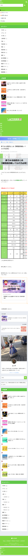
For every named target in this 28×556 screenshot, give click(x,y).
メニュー (3, 550)
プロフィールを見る (14, 372)
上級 (1, 129)
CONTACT (22, 540)
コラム (3, 32)
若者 (1, 135)
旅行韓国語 (4, 58)
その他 (3, 35)
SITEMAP (8, 540)
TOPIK (3, 30)
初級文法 (4, 52)
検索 (2, 552)
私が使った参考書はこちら (14, 138)
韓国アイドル (5, 63)
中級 (3, 41)
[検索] (24, 5)
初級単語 (4, 49)
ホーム (2, 548)
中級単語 (4, 44)
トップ (2, 554)
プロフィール (4, 12)
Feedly (3, 21)
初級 (3, 46)
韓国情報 (4, 72)
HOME (15, 538)
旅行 (1, 133)
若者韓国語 (4, 60)
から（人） (4, 225)
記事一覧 (3, 18)
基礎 (3, 55)
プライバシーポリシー (14, 543)
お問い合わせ (4, 15)
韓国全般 (4, 69)
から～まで (4, 243)
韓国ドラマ (4, 66)
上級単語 (4, 38)
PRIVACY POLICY (15, 540)
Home (4, 540)
